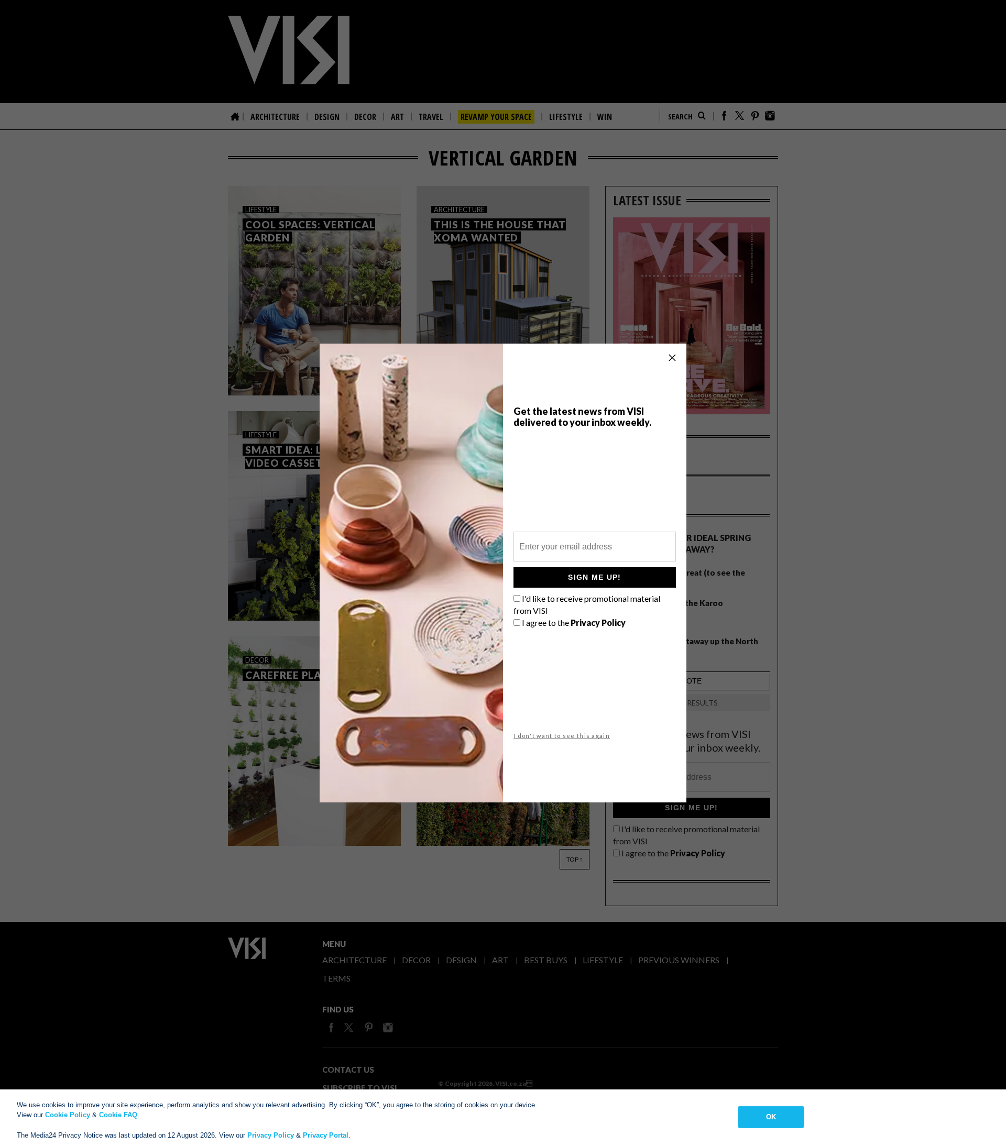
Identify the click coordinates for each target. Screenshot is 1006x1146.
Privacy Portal (325, 1135)
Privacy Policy (270, 1135)
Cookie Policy (67, 1115)
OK (771, 1117)
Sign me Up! (594, 577)
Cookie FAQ (118, 1115)
